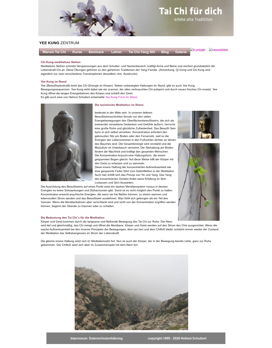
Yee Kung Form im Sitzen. (121, 97)
